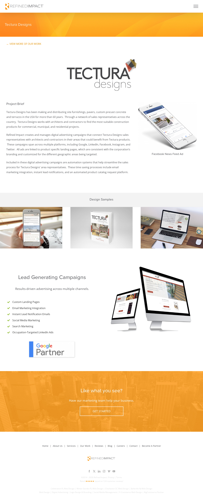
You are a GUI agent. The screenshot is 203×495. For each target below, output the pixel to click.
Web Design (44, 492)
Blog (110, 445)
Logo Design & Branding (81, 492)
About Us (57, 445)
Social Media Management (105, 492)
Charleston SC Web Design (117, 488)
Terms (119, 477)
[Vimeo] (109, 471)
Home (45, 445)
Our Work (85, 445)
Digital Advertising (60, 492)
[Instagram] (104, 471)
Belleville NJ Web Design (141, 488)
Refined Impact (100, 477)
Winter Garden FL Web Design (90, 488)
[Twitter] (94, 471)
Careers (121, 445)
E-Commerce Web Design (130, 492)
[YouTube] (114, 471)
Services (71, 445)
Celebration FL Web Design (63, 488)
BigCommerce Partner (154, 492)
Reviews (99, 445)
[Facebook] (89, 471)
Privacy (111, 477)
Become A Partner (151, 445)
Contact (133, 445)
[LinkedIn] (99, 471)
